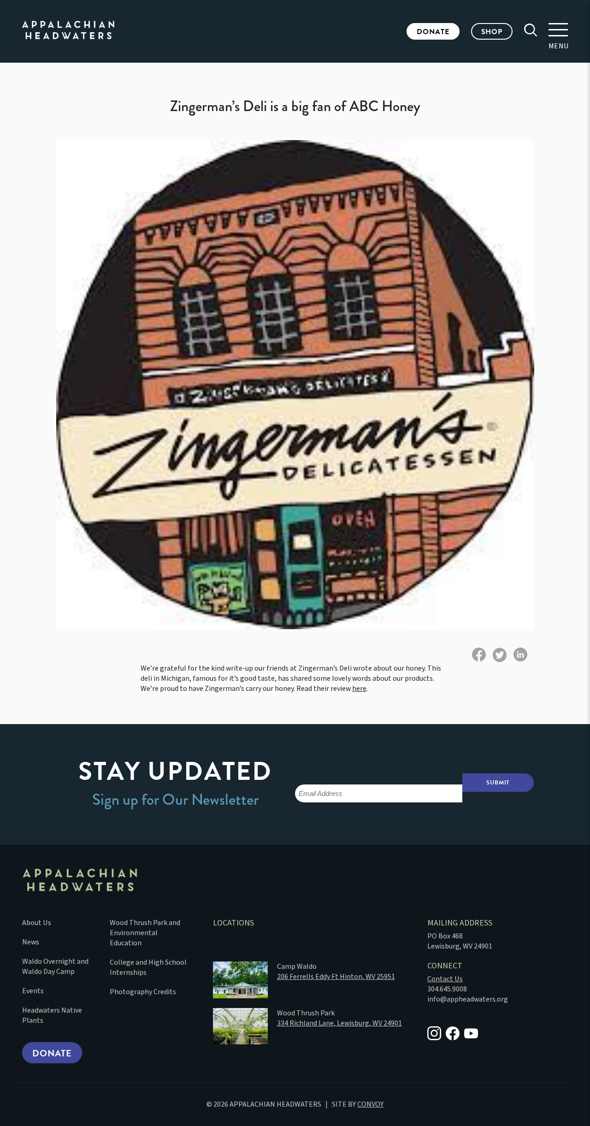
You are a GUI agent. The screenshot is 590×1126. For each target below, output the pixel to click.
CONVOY (370, 1104)
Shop (491, 31)
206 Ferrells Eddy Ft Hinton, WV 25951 (336, 977)
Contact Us (445, 979)
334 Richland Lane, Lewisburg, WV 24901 (339, 1023)
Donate (433, 31)
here (359, 689)
